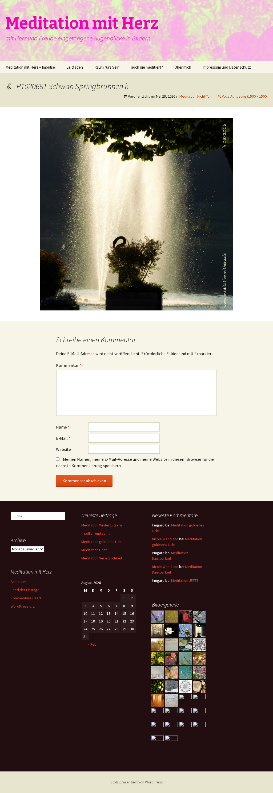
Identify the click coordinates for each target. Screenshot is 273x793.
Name (63, 427)
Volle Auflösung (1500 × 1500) (245, 96)
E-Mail (63, 438)
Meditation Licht (94, 549)
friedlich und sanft (95, 533)
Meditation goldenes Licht (102, 541)
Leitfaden (74, 67)
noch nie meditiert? (147, 67)
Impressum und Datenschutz (227, 67)
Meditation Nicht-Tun (195, 96)
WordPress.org (23, 606)
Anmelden (19, 581)
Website (63, 449)
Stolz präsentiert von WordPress (136, 782)
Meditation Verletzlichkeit (101, 558)
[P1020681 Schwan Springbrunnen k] (136, 213)
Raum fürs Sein (106, 67)
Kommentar (68, 365)
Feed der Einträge (25, 589)
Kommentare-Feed (26, 598)
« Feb (92, 644)
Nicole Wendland (165, 539)
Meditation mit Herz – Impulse (30, 67)
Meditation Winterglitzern (101, 525)
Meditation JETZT (184, 580)
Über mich (182, 67)
